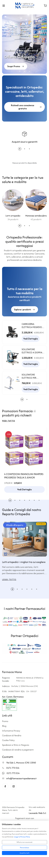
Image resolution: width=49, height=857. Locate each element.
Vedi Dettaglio (30, 338)
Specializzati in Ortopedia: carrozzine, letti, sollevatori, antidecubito (24, 91)
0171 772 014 (12, 767)
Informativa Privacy (11, 730)
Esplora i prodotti (22, 309)
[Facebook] (5, 786)
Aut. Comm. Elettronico (13, 696)
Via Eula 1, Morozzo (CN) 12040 (21, 762)
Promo (5, 721)
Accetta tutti (24, 853)
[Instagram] (13, 786)
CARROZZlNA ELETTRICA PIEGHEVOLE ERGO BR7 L (33, 325)
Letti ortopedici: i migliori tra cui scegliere (23, 562)
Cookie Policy (8, 740)
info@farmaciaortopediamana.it (21, 778)
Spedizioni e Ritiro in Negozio (15, 745)
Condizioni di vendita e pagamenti (18, 749)
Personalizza (24, 847)
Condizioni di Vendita (11, 735)
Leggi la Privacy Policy (22, 837)
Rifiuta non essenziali (24, 842)
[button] (19, 71)
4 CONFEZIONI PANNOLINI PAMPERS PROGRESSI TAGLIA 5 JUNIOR (23, 475)
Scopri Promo (13, 66)
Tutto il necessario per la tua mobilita (24, 291)
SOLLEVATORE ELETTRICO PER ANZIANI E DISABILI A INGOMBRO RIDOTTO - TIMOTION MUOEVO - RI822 (33, 376)
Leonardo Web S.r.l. (37, 813)
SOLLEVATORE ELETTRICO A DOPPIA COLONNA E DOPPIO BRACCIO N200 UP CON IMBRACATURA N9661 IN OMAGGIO (32, 351)
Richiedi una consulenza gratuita (22, 107)
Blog (4, 726)
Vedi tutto (8, 420)
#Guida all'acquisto (14, 525)
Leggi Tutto (9, 579)
